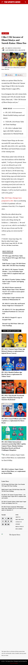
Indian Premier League (12, 241)
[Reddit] (2, 524)
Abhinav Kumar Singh (14, 48)
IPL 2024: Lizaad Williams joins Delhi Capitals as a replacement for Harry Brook (14, 421)
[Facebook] (2, 518)
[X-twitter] (5, 518)
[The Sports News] (12, 2)
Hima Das (4, 241)
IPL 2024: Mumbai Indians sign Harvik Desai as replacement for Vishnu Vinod (12, 374)
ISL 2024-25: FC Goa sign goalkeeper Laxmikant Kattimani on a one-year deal (13, 311)
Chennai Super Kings (14, 239)
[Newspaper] (8, 524)
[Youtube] (8, 518)
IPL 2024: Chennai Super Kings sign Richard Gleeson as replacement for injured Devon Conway (13, 351)
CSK (20, 239)
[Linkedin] (5, 521)
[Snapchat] (11, 521)
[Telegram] (5, 524)
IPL (16, 243)
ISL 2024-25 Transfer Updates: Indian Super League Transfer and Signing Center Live (13, 281)
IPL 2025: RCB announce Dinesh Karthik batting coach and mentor (13, 115)
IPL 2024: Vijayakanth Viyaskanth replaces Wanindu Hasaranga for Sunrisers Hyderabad (13, 397)
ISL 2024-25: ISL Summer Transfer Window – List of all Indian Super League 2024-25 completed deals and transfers (14, 496)
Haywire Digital (14, 663)
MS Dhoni (9, 245)
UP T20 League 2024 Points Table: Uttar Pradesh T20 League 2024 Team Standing (13, 258)
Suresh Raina (15, 245)
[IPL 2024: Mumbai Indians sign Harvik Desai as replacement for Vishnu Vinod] (14, 364)
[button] (3, 2)
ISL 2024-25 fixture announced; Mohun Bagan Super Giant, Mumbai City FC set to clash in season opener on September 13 (14, 508)
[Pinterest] (11, 518)
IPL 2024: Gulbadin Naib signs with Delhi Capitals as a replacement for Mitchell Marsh (13, 131)
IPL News (5, 33)
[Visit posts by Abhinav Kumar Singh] (3, 49)
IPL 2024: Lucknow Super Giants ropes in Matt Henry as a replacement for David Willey (14, 471)
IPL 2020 (20, 243)
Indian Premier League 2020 (8, 243)
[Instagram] (2, 521)
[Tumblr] (8, 521)
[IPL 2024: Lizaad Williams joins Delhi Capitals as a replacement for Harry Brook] (14, 410)
